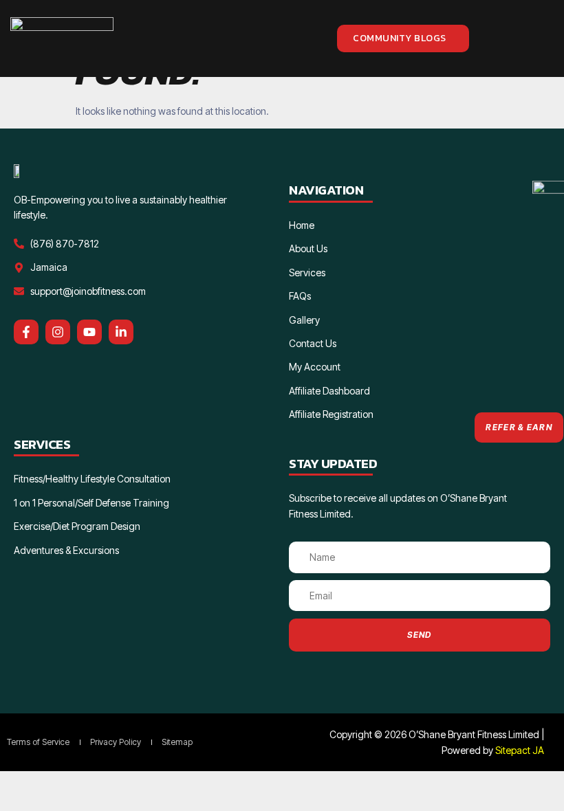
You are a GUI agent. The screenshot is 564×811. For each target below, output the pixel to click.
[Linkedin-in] (121, 332)
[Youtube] (89, 332)
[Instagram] (57, 332)
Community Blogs (399, 38)
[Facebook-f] (26, 332)
